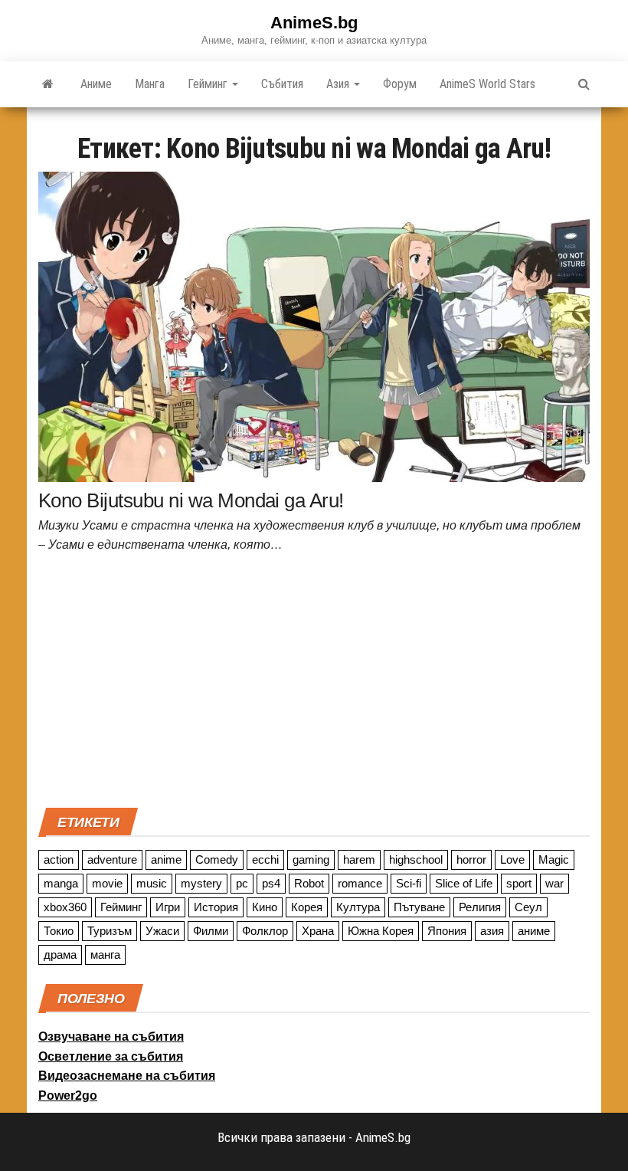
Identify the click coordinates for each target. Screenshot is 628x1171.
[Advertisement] (314, 685)
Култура (358, 907)
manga (61, 883)
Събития (282, 84)
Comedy (216, 859)
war (554, 883)
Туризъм (109, 930)
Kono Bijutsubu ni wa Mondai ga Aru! (191, 500)
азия (492, 930)
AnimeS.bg (314, 22)
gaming (311, 859)
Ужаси (162, 930)
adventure (112, 859)
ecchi (265, 859)
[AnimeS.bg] (48, 84)
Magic (553, 859)
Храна (318, 930)
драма (60, 954)
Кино (264, 907)
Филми (210, 930)
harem (359, 859)
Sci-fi (408, 883)
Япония (446, 930)
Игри (167, 907)
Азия (339, 84)
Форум (400, 84)
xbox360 (65, 907)
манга (105, 954)
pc (242, 883)
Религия (480, 907)
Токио (59, 930)
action (59, 859)
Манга (150, 84)
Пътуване (419, 907)
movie (107, 883)
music (151, 883)
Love (512, 859)
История (216, 907)
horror (471, 859)
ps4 (271, 883)
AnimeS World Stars (487, 84)
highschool (416, 859)
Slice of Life (463, 883)
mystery (201, 883)
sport (519, 883)
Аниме (96, 84)
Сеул (528, 907)
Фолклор (265, 930)
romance (360, 883)
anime (166, 859)
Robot (309, 883)
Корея (306, 907)
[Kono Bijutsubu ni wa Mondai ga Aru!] (314, 325)
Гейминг (209, 84)
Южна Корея (381, 930)
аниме (534, 930)
